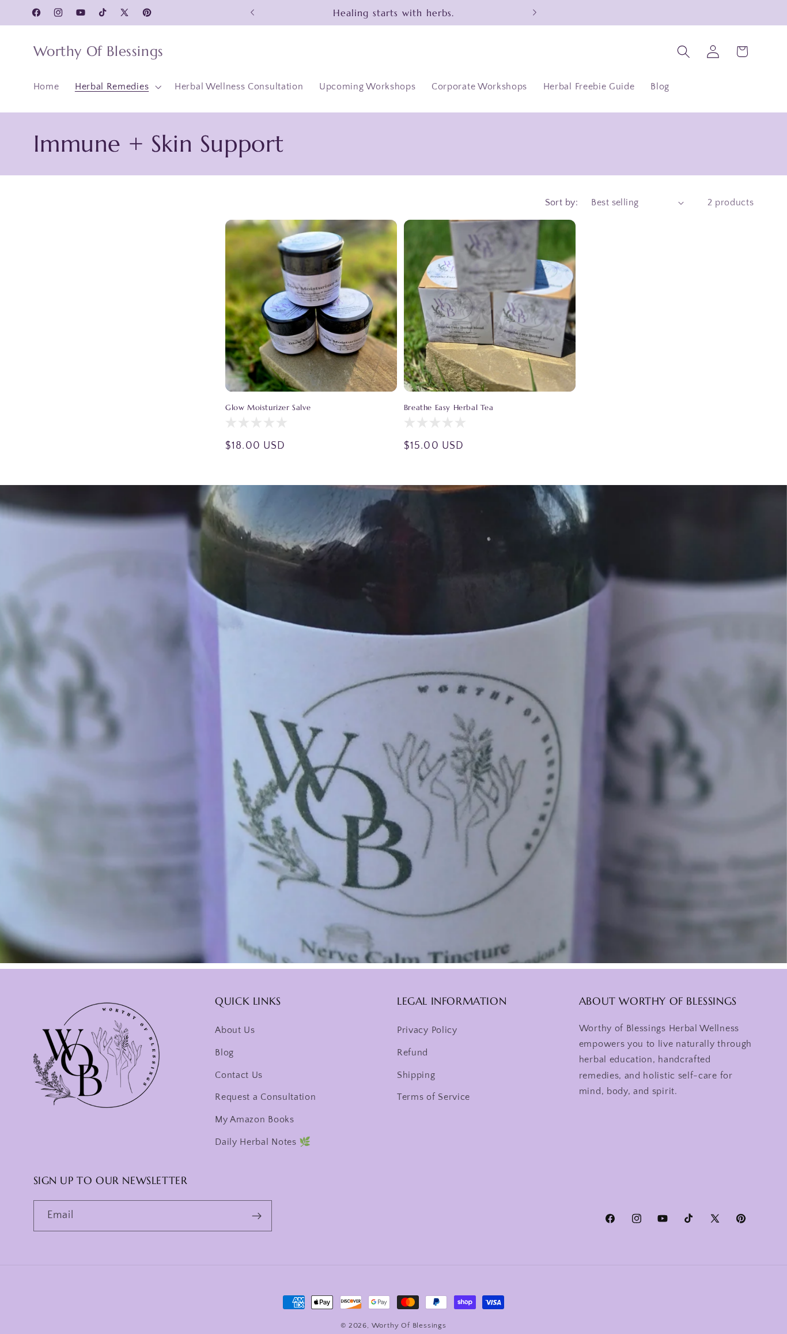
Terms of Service (433, 1097)
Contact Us (239, 1075)
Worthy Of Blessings (409, 1325)
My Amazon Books (254, 1120)
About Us (235, 1030)
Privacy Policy (427, 1030)
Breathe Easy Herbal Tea (449, 407)
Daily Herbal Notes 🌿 (263, 1142)
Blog (224, 1053)
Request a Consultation (265, 1097)
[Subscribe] (256, 1216)
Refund (412, 1053)
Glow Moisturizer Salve (268, 407)
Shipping (416, 1075)
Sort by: (561, 202)
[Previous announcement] (252, 12)
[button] (117, 86)
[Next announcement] (534, 12)
